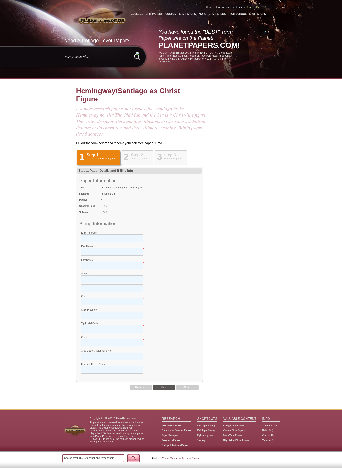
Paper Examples (170, 435)
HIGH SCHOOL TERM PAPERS (247, 13)
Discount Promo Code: (93, 364)
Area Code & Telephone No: (96, 350)
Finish (187, 387)
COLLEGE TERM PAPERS (147, 13)
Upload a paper (205, 435)
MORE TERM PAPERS (212, 13)
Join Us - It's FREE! (256, 6)
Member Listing (223, 6)
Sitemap (201, 440)
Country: (85, 337)
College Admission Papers (175, 445)
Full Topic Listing (206, 430)
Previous (140, 387)
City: (83, 296)
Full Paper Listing (206, 425)
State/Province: (89, 309)
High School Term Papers (236, 440)
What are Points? (271, 425)
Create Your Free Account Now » (180, 458)
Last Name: (87, 260)
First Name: (87, 246)
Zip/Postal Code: (90, 323)
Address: (86, 273)
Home (209, 6)
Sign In (239, 6)
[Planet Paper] (103, 19)
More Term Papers (232, 435)
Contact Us (268, 435)
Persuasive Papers (171, 440)
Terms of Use (269, 440)
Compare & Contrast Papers (176, 430)
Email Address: (89, 232)
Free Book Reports (171, 425)
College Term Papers (233, 425)
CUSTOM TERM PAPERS (180, 13)
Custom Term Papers (234, 430)
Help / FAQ (267, 430)
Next (164, 387)
